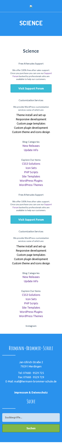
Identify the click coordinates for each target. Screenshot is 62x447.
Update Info (31, 149)
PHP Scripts (31, 172)
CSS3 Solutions (31, 163)
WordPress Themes (31, 184)
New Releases (31, 145)
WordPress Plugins (31, 180)
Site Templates (31, 176)
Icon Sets (31, 167)
